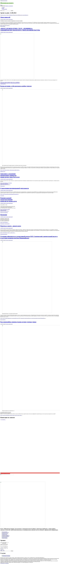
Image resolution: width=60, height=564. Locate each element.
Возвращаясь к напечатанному (5, 223)
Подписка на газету (5, 533)
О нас (3, 8)
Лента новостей (5, 17)
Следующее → (3, 419)
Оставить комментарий (9, 19)
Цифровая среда (2, 171)
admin (4, 19)
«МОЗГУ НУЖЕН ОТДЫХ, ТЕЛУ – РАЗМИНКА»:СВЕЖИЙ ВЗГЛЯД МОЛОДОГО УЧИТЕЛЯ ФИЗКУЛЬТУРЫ (20, 29)
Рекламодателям (4, 534)
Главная (3, 7)
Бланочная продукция (5, 532)
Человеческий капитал (3, 234)
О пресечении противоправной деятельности (14, 188)
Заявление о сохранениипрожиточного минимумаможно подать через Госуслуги (9, 175)
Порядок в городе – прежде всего (10, 226)
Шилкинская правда (6, 3)
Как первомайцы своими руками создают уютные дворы (18, 322)
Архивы (1, 542)
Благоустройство (2, 319)
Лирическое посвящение (4, 212)
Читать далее (5, 25)
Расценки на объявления (5, 535)
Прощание (3, 215)
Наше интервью (2, 26)
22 (0, 548)
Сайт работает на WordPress (4, 563)
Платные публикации (5, 536)
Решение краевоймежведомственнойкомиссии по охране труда (8, 199)
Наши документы (4, 538)
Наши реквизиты (4, 537)
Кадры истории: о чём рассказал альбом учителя (15, 86)
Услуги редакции (4, 531)
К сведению (2, 195)
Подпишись (8, 555)
